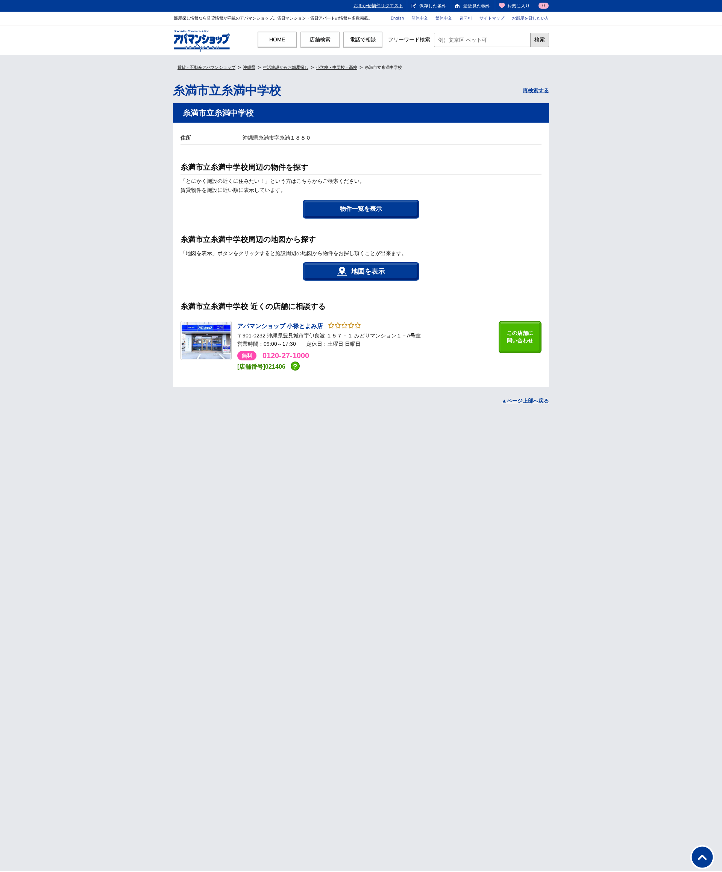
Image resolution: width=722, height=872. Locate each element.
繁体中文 (443, 18)
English (397, 18)
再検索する (536, 90)
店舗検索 (320, 39)
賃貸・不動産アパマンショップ (206, 67)
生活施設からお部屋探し (285, 67)
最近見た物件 (476, 6)
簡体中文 (419, 18)
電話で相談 (363, 39)
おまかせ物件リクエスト (378, 5)
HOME (277, 39)
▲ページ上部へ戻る (525, 401)
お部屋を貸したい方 (530, 18)
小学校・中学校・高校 (336, 67)
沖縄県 (249, 67)
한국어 (466, 18)
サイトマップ (491, 18)
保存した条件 (432, 6)
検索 (539, 39)
